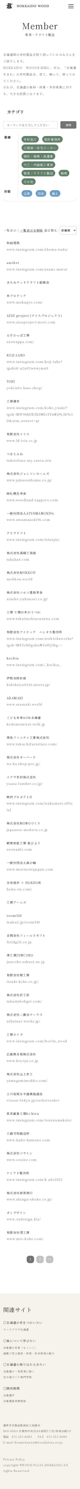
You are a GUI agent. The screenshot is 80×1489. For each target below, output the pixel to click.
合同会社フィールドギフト (26, 935)
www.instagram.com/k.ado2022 (35, 1179)
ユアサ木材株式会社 (21, 777)
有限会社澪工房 (18, 1232)
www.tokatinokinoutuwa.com (33, 619)
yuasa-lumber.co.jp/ (25, 784)
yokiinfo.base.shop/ (24, 388)
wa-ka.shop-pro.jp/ (23, 764)
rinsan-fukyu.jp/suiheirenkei (33, 1100)
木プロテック (16, 296)
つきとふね (15, 454)
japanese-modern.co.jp (27, 830)
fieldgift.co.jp (19, 942)
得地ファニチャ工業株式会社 (28, 737)
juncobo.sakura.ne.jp (26, 962)
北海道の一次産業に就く (19, 1371)
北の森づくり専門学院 (17, 1377)
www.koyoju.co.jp (22, 1061)
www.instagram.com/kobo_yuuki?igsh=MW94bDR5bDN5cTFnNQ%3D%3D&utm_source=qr (40, 414)
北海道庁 (9, 1395)
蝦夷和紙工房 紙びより (24, 843)
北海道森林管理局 (14, 1401)
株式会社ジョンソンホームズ (28, 473)
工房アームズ (16, 902)
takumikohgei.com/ (24, 1001)
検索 (68, 125)
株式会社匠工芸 (18, 995)
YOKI (11, 381)
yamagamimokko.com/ (27, 1080)
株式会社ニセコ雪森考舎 (25, 592)
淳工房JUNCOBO (20, 955)
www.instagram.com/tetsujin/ (33, 539)
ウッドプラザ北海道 (16, 1329)
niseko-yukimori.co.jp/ (27, 599)
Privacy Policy (14, 1459)
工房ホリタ (15, 1034)
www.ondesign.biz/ (24, 1219)
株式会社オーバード (21, 757)
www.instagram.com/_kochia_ (34, 665)
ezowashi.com (19, 849)
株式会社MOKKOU (21, 572)
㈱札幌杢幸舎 (16, 493)
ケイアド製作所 (18, 1173)
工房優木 (13, 401)
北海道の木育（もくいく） (20, 1348)
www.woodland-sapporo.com (32, 500)
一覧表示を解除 (31, 230)
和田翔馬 (13, 243)
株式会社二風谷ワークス (25, 1014)
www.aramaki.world (24, 704)
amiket (13, 263)
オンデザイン (16, 1212)
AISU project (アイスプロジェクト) (34, 315)
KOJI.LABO (16, 355)
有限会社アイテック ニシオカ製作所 (34, 632)
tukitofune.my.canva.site (29, 460)
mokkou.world (20, 579)
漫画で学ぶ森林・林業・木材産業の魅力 (29, 1353)
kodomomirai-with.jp (26, 724)
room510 (14, 915)
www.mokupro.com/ (25, 302)
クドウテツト (16, 533)
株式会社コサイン (20, 1153)
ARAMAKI (15, 698)
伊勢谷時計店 (16, 678)
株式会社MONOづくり (24, 823)
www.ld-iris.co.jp (22, 440)
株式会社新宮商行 (20, 1193)
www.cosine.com (22, 1160)
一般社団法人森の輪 (21, 863)
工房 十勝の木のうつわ (24, 612)
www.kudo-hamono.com (28, 1140)
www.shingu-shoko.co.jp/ (29, 1199)
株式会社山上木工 (20, 1074)
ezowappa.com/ (20, 342)
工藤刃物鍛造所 (18, 1133)
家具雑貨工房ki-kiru (23, 1113)
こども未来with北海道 (24, 718)
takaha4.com (18, 559)
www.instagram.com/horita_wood (37, 1041)
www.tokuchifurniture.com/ (32, 744)
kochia (13, 658)
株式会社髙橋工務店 (21, 553)
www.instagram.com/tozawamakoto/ (39, 1120)
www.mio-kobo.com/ (25, 1239)
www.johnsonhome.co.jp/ (29, 480)
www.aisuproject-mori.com (31, 322)
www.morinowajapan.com (30, 869)
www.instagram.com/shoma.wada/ (37, 249)
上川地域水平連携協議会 (25, 1094)
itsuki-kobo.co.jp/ (23, 981)
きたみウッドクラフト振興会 (28, 282)
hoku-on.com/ (19, 889)
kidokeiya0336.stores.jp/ (28, 685)
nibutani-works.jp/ (23, 1021)
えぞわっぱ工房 (18, 335)
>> (50, 1259)
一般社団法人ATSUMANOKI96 (30, 513)
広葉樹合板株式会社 (21, 1054)
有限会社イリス (18, 434)
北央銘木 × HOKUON (24, 882)
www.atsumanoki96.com (28, 520)
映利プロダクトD (19, 797)
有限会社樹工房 (18, 975)
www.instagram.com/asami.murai (37, 269)
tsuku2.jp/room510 (23, 922)
